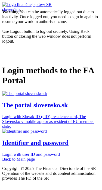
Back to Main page (18, 159)
